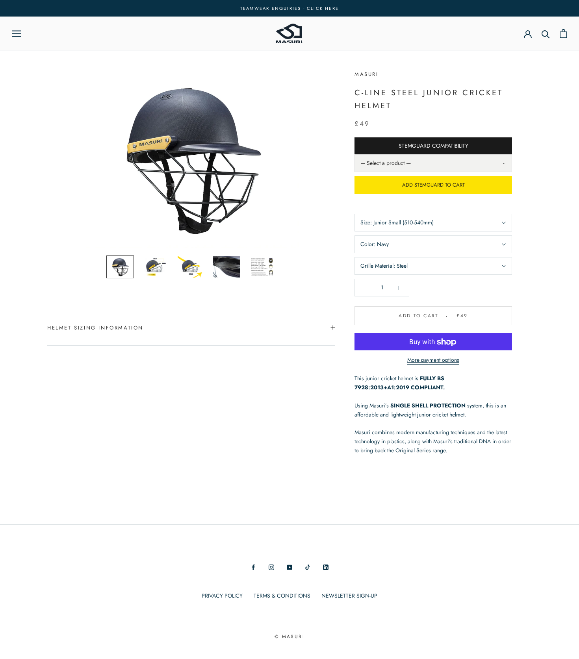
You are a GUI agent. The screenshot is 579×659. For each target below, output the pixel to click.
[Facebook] (253, 567)
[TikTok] (307, 567)
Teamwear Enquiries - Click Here (289, 8)
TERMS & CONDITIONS (282, 596)
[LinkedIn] (325, 567)
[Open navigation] (16, 33)
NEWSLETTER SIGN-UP (349, 596)
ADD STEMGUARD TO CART (433, 185)
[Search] (546, 34)
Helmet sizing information (95, 327)
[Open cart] (563, 33)
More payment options (433, 360)
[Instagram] (271, 567)
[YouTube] (289, 567)
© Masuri (289, 636)
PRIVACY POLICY (222, 596)
